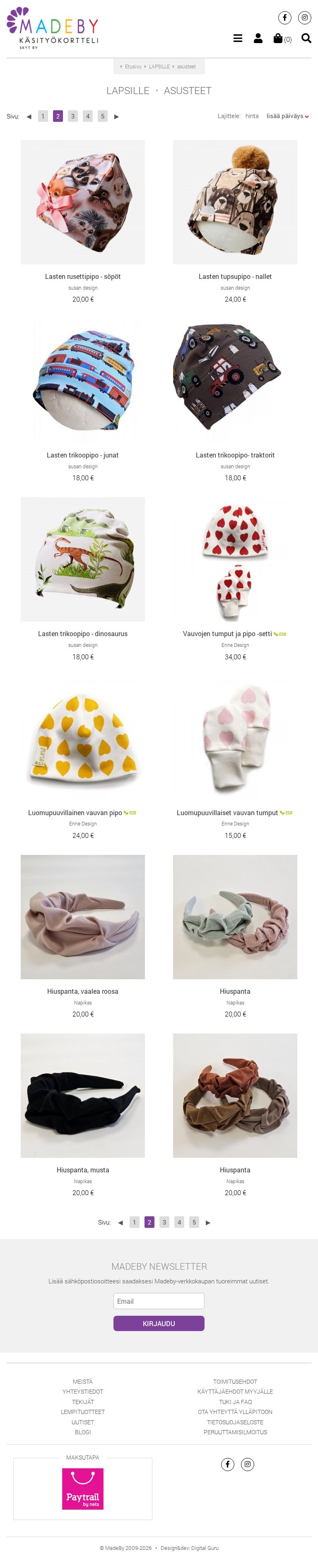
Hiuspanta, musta (83, 1169)
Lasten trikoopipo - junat (83, 454)
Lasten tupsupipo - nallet (235, 276)
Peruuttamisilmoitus (235, 1432)
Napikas (83, 1002)
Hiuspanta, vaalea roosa (82, 991)
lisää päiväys (285, 115)
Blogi (83, 1432)
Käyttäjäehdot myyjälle (235, 1391)
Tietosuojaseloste (235, 1422)
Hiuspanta (235, 991)
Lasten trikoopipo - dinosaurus (83, 633)
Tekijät (83, 1402)
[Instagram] (304, 17)
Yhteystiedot (83, 1391)
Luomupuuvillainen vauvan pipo (75, 812)
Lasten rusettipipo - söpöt (83, 276)
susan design (83, 287)
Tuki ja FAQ (235, 1402)
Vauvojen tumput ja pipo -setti (227, 633)
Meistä (83, 1381)
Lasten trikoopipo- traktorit (235, 454)
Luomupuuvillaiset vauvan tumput (227, 812)
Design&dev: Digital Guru (190, 1548)
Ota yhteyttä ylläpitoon (235, 1412)
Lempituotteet (83, 1412)
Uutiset (83, 1422)
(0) (287, 39)
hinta (252, 115)
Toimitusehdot (235, 1381)
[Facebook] (285, 17)
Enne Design (235, 645)
